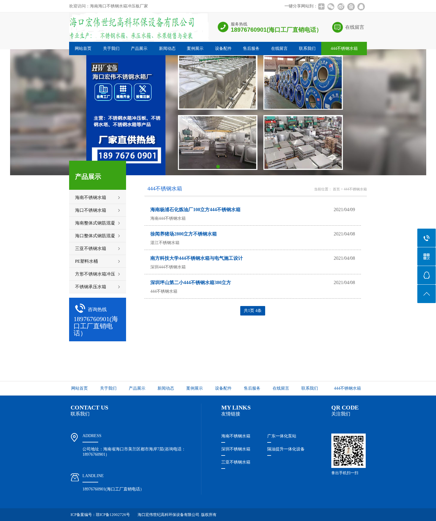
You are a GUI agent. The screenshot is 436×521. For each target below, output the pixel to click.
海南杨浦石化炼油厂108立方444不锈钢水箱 (195, 209)
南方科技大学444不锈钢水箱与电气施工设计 (196, 258)
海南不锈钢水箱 (235, 436)
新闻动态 (167, 48)
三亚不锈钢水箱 (235, 462)
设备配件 (223, 48)
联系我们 (307, 48)
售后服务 (251, 48)
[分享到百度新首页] (351, 6)
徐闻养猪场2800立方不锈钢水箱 (183, 233)
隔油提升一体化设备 (286, 449)
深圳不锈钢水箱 (235, 449)
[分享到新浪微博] (341, 6)
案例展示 (195, 48)
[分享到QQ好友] (361, 6)
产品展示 (139, 48)
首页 (336, 189)
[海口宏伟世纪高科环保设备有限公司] (139, 41)
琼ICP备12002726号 (113, 514)
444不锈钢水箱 (344, 48)
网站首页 (83, 48)
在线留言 (354, 27)
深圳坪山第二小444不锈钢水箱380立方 (190, 282)
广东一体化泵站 (281, 436)
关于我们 (111, 48)
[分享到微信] (331, 6)
